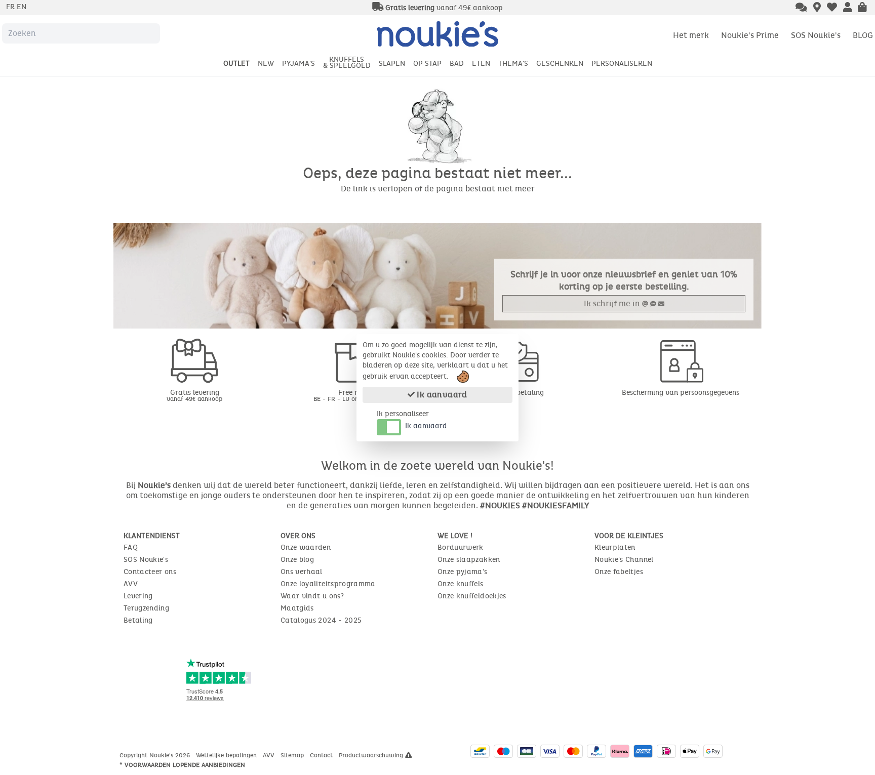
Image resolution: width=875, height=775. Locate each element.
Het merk (691, 35)
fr (11, 7)
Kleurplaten (614, 547)
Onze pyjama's (462, 571)
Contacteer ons (150, 571)
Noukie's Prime (750, 35)
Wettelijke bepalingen (227, 755)
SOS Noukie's (816, 35)
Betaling (138, 620)
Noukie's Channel (624, 559)
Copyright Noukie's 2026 (156, 755)
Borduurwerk (460, 547)
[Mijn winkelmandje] (862, 8)
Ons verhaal (302, 571)
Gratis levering (194, 395)
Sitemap (293, 755)
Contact (322, 755)
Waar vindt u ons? (312, 596)
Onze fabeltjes (618, 571)
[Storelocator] (817, 8)
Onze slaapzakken (468, 559)
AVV (131, 584)
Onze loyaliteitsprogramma (328, 584)
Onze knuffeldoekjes (471, 596)
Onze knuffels (460, 584)
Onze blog (297, 559)
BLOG (863, 35)
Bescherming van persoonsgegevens (680, 392)
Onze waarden (306, 547)
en (21, 7)
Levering (138, 596)
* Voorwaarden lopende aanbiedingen (182, 764)
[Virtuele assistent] (801, 8)
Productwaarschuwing (372, 755)
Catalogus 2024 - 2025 (321, 620)
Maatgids (297, 608)
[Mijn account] (847, 8)
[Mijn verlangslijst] (832, 8)
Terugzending (146, 608)
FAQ (131, 547)
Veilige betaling (518, 392)
